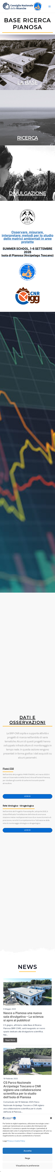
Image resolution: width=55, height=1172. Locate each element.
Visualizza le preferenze (27, 1165)
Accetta (28, 1150)
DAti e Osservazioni (27, 720)
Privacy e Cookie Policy (16, 1141)
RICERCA (27, 138)
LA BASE (27, 82)
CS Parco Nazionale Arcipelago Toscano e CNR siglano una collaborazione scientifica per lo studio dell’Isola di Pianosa (22, 1090)
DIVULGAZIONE (27, 193)
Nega (27, 1158)
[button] (51, 1118)
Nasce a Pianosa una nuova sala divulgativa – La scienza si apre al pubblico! (23, 1016)
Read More (10, 1040)
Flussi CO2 (8, 768)
